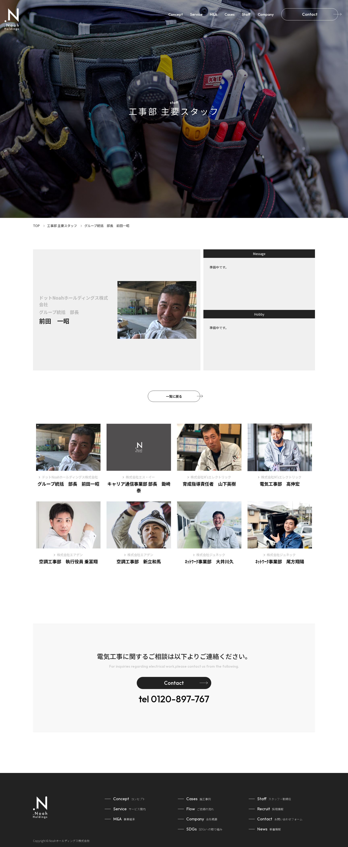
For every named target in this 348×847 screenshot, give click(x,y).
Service (196, 14)
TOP (36, 225)
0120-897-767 (174, 699)
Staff (246, 14)
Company (266, 14)
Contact (309, 14)
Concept (175, 14)
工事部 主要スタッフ (62, 225)
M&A (213, 14)
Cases (230, 14)
